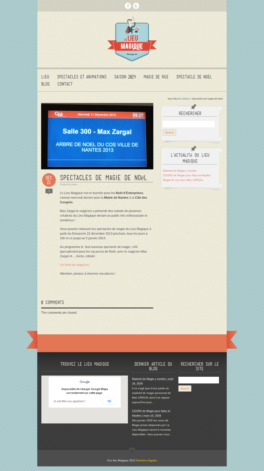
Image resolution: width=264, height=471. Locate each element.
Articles (185, 98)
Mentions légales (146, 460)
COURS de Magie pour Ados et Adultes (187, 175)
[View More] (132, 451)
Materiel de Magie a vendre (180, 170)
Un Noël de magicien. (75, 265)
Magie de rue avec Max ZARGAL (183, 179)
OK (109, 401)
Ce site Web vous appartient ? (69, 401)
